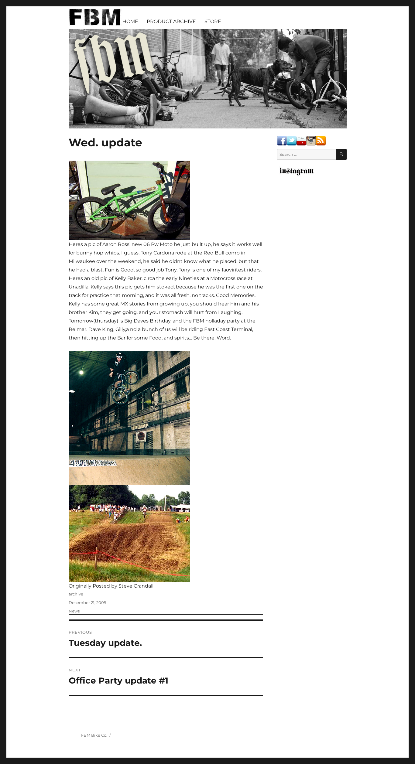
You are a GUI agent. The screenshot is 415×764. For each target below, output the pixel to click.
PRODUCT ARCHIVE (171, 21)
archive (76, 594)
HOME (130, 21)
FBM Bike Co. (94, 735)
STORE (212, 21)
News (74, 611)
